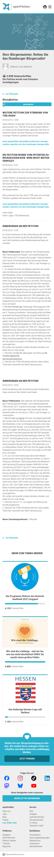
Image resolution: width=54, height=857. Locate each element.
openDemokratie (37, 817)
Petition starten (9, 840)
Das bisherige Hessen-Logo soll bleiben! (25, 711)
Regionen (7, 846)
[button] (45, 7)
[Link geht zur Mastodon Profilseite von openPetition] (6, 785)
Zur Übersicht (12, 94)
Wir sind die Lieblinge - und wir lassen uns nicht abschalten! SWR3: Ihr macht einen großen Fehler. (25, 654)
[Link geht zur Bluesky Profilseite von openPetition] (20, 785)
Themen (6, 843)
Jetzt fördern (27, 758)
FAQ (31, 811)
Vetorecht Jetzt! (36, 825)
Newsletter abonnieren (27, 798)
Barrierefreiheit (36, 846)
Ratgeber (6, 835)
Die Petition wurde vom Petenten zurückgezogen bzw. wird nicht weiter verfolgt (26, 157)
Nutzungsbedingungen (40, 838)
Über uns (6, 811)
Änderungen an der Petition (20, 226)
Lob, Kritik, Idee (10, 823)
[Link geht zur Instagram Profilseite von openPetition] (20, 778)
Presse (5, 820)
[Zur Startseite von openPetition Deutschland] (17, 6)
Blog (5, 817)
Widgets (33, 814)
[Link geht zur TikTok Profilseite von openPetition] (33, 778)
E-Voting (33, 823)
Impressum (34, 843)
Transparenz (35, 835)
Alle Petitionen (9, 838)
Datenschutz (35, 840)
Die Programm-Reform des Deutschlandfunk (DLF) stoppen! (25, 598)
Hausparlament (36, 820)
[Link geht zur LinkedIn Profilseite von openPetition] (47, 778)
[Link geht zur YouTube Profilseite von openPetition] (33, 785)
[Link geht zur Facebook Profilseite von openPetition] (6, 778)
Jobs (5, 814)
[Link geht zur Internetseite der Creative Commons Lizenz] (4, 854)
